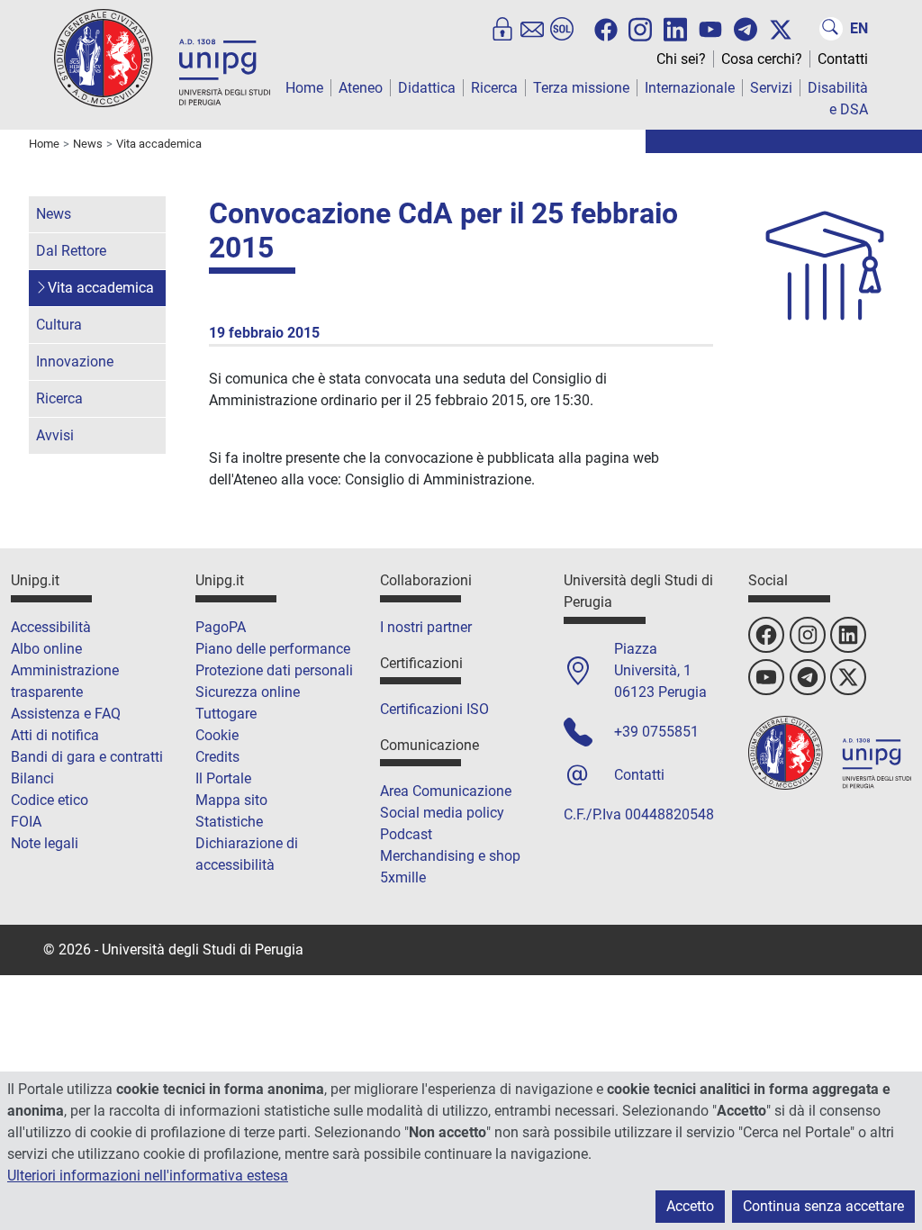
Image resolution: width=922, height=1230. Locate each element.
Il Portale (223, 778)
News (53, 213)
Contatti (843, 59)
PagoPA (220, 627)
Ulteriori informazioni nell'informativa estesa (147, 1175)
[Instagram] (640, 28)
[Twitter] (780, 29)
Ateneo (361, 87)
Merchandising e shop (450, 855)
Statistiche (229, 821)
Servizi (771, 87)
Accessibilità (51, 627)
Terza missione (581, 87)
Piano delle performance (272, 648)
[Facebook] (606, 29)
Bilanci (32, 778)
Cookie (217, 735)
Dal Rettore (71, 250)
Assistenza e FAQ (66, 713)
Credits (217, 756)
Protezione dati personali (274, 670)
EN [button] (859, 28)
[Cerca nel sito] (831, 29)
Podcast (406, 834)
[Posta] (532, 29)
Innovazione (74, 361)
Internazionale (690, 87)
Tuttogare (226, 713)
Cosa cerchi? (761, 59)
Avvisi (55, 435)
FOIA (26, 821)
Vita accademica (101, 287)
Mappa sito (231, 800)
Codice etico (49, 800)
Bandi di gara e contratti (87, 756)
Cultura (59, 324)
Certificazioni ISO (434, 709)
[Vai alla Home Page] (162, 57)
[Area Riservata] (502, 29)
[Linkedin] (675, 28)
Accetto (690, 1206)
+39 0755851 (656, 731)
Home (304, 87)
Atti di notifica (55, 735)
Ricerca (494, 87)
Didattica (427, 87)
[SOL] (562, 29)
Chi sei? (681, 59)
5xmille (403, 877)
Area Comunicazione (445, 791)
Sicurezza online (247, 692)
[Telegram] (745, 29)
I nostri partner (426, 627)
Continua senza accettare (823, 1206)
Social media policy (442, 812)
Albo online (46, 648)
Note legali (44, 843)
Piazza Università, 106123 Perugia (660, 670)
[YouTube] (710, 29)
